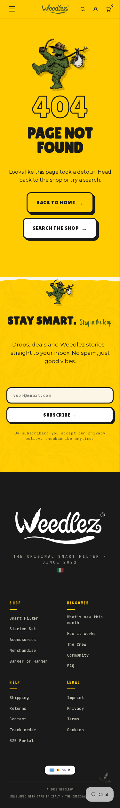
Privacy (75, 708)
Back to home (60, 202)
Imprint (75, 697)
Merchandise (23, 650)
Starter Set (23, 628)
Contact (18, 719)
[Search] (82, 9)
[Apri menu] (12, 9)
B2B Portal (22, 740)
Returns (18, 708)
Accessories (23, 639)
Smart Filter (24, 618)
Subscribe (60, 415)
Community (78, 655)
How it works (81, 633)
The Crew (76, 644)
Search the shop (60, 228)
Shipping (19, 697)
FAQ (70, 665)
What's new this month (85, 620)
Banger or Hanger (29, 661)
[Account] (95, 9)
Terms (73, 719)
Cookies (75, 729)
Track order (23, 729)
